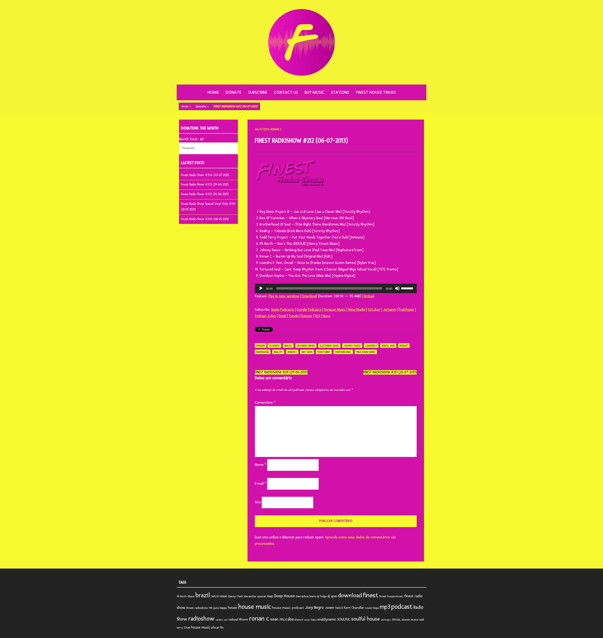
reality (278, 352)
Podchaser (406, 309)
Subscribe (257, 92)
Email (282, 316)
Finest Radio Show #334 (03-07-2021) (205, 175)
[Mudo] (397, 288)
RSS (317, 316)
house (232, 608)
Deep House (284, 596)
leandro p (371, 345)
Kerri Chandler (354, 608)
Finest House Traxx (376, 92)
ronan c (292, 352)
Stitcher (374, 309)
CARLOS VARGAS (219, 596)
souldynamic (326, 619)
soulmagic (386, 619)
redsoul (233, 620)
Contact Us (286, 92)
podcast (403, 345)
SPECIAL (396, 620)
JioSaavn (389, 309)
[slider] (407, 288)
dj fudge (321, 596)
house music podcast (288, 608)
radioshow (262, 352)
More (326, 316)
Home (213, 92)
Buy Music (314, 92)
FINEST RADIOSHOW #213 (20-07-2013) (390, 372)
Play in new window (284, 296)
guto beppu (220, 608)
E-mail (260, 483)
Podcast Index (265, 316)
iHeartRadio (356, 309)
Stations (340, 92)
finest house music (391, 596)
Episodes (202, 106)
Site (258, 502)
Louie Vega (372, 608)
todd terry (323, 352)
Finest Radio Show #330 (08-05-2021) (205, 219)
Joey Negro (314, 607)
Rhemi (243, 620)
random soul (222, 619)
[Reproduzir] (261, 288)
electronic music (329, 345)
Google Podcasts (309, 309)
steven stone (410, 620)
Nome (260, 465)
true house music (365, 352)
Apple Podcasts (282, 309)
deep (270, 596)
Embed (369, 296)
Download (309, 296)
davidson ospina (306, 345)
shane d (299, 619)
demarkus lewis (306, 596)
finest (370, 595)
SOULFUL (343, 619)
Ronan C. (276, 129)
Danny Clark (235, 596)
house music (254, 607)
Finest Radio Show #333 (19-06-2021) (205, 184)
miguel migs (388, 345)
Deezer (306, 316)
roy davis (307, 352)
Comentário (265, 402)
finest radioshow (197, 608)
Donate (233, 92)
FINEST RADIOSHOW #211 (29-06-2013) (281, 372)
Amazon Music (335, 309)
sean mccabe (282, 619)
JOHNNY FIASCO (352, 345)
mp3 (384, 606)
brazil (288, 345)
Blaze (191, 596)
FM (210, 608)
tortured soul (343, 352)
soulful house (365, 619)
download (350, 595)
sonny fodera (310, 619)
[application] (336, 288)
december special (255, 596)
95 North (274, 345)
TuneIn (294, 316)
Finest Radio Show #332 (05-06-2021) (205, 194)
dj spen (332, 596)
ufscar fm (217, 628)
